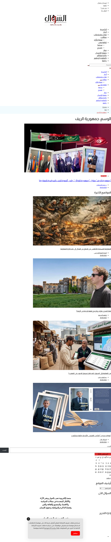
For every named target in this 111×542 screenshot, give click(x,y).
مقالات (104, 37)
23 (96, 469)
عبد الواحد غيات (102, 377)
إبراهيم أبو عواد (102, 315)
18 (108, 469)
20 (103, 469)
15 (98, 466)
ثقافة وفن (102, 42)
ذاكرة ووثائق (102, 55)
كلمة (105, 5)
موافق (75, 533)
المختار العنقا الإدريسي (100, 253)
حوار (105, 50)
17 (110, 469)
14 (100, 466)
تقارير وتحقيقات (100, 35)
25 (108, 472)
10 (110, 466)
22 (98, 469)
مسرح (99, 48)
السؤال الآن (103, 439)
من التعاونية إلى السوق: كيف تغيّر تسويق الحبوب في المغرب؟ (89, 373)
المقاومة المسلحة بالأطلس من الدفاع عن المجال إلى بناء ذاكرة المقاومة (85, 249)
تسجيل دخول (102, 3)
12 (106, 466)
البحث (109, 446)
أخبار (105, 32)
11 (108, 466)
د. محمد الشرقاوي (101, 185)
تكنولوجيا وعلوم (100, 58)
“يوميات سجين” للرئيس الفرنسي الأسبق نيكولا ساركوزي (91, 435)
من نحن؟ (104, 8)
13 (103, 466)
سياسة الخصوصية (50, 528)
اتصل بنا (104, 11)
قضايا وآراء (98, 40)
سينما (99, 45)
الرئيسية (103, 29)
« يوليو (109, 478)
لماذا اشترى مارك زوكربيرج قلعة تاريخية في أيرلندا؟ (93, 311)
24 (110, 472)
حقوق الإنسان (101, 53)
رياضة (104, 61)
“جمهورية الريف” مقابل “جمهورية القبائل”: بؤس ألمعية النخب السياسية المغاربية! (75, 180)
